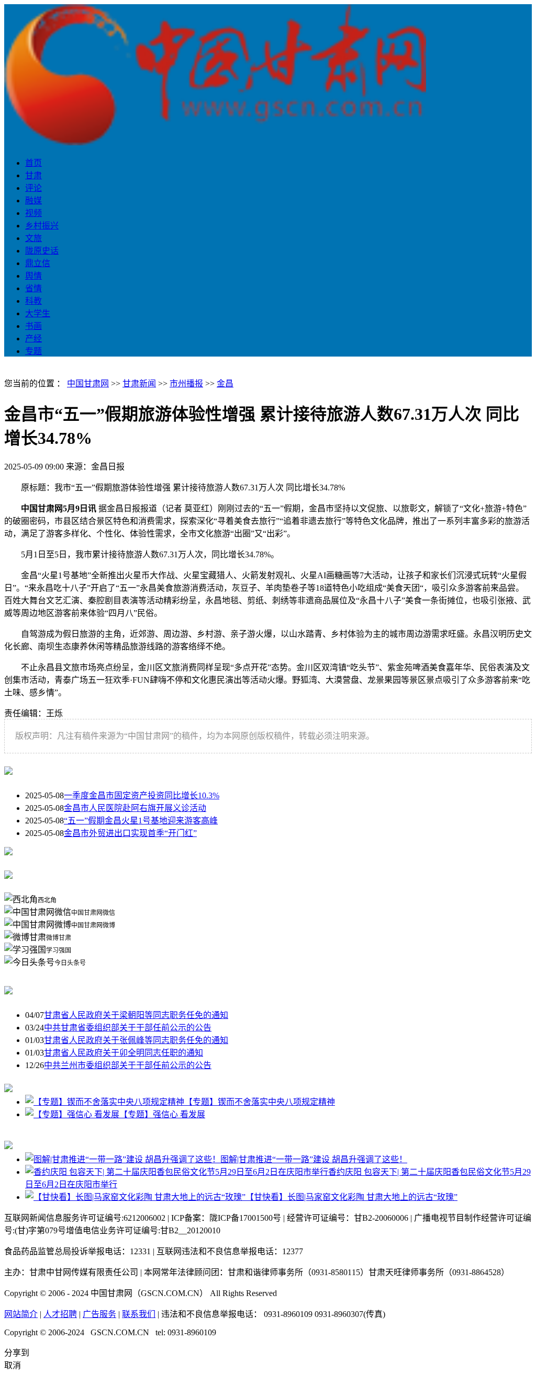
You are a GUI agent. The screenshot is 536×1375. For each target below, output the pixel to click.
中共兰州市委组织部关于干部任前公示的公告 (127, 1065)
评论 (33, 188)
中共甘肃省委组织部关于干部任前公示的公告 (127, 1027)
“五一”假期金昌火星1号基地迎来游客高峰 (141, 820)
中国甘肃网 (88, 383)
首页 (33, 162)
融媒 (33, 200)
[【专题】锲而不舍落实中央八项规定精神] (104, 1101)
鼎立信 (37, 263)
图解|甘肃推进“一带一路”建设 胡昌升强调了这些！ (313, 1159)
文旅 (33, 238)
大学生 (37, 313)
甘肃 (33, 175)
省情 (33, 288)
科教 (33, 300)
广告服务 (99, 1314)
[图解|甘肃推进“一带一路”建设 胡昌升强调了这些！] (122, 1159)
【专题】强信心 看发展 (162, 1114)
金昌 (225, 383)
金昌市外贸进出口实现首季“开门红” (130, 833)
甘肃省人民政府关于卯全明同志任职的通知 (123, 1052)
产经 (33, 338)
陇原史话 (42, 250)
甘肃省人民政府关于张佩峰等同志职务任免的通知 (136, 1040)
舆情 (33, 275)
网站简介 (21, 1314)
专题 (33, 351)
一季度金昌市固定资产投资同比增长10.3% (141, 795)
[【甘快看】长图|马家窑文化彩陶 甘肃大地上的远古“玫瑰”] (135, 1197)
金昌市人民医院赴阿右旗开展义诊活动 (135, 808)
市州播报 (186, 383)
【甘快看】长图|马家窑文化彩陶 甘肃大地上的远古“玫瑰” (351, 1197)
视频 (33, 213)
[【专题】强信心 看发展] (72, 1114)
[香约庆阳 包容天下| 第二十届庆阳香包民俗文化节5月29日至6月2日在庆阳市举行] (176, 1171)
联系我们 (138, 1314)
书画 (33, 326)
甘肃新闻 (139, 383)
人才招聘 (60, 1314)
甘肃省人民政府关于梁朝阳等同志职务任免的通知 (136, 1015)
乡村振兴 (42, 225)
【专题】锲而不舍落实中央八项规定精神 (259, 1101)
